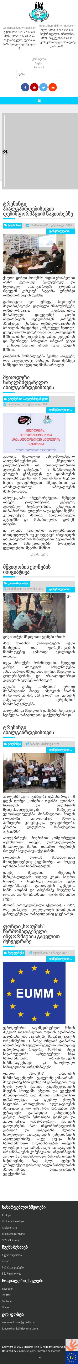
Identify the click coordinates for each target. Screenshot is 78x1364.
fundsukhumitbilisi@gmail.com (57, 25)
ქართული (39, 59)
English (39, 63)
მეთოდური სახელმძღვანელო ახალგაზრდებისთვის (28, 382)
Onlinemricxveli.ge (13, 1221)
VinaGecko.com (26, 1351)
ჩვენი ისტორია (12, 1255)
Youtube (7, 1301)
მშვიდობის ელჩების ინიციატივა (27, 569)
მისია (5, 1261)
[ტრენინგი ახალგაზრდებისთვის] (34, 773)
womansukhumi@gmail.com (19, 27)
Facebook (7, 1288)
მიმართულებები (13, 1267)
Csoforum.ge (9, 1227)
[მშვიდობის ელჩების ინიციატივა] (34, 613)
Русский (39, 67)
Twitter (6, 1295)
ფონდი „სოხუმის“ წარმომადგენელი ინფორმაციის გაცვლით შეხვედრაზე (31, 933)
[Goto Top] (40, 1358)
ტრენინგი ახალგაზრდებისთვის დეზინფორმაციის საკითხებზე (38, 208)
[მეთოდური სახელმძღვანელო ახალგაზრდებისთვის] (34, 433)
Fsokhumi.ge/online (13, 1234)
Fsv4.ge (6, 1215)
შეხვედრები (16, 953)
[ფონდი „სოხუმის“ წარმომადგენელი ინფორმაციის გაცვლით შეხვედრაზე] (34, 993)
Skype (5, 1307)
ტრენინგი (14, 225)
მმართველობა (11, 1274)
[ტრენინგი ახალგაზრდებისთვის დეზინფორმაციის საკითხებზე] (34, 254)
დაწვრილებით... (60, 231)
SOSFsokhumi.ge (11, 1240)
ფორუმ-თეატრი (18, 583)
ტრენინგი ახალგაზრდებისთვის (28, 729)
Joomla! (55, 1351)
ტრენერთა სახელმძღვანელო (28, 399)
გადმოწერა (39, 554)
